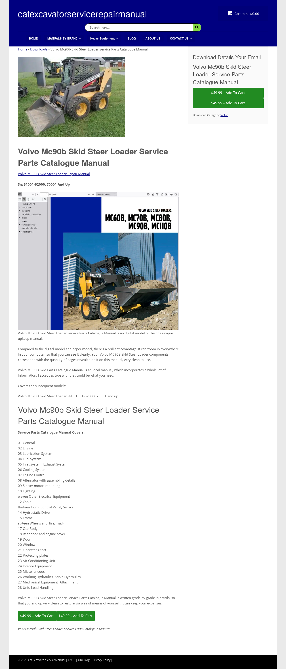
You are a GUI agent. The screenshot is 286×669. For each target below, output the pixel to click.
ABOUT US (152, 38)
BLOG (132, 38)
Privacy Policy (102, 660)
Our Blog (84, 660)
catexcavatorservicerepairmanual (82, 13)
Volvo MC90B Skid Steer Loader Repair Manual (54, 174)
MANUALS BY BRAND (62, 38)
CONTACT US (179, 38)
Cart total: (246, 13)
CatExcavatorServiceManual (46, 660)
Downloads (39, 49)
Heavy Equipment (102, 38)
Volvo (224, 115)
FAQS (71, 660)
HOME (33, 38)
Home (22, 49)
